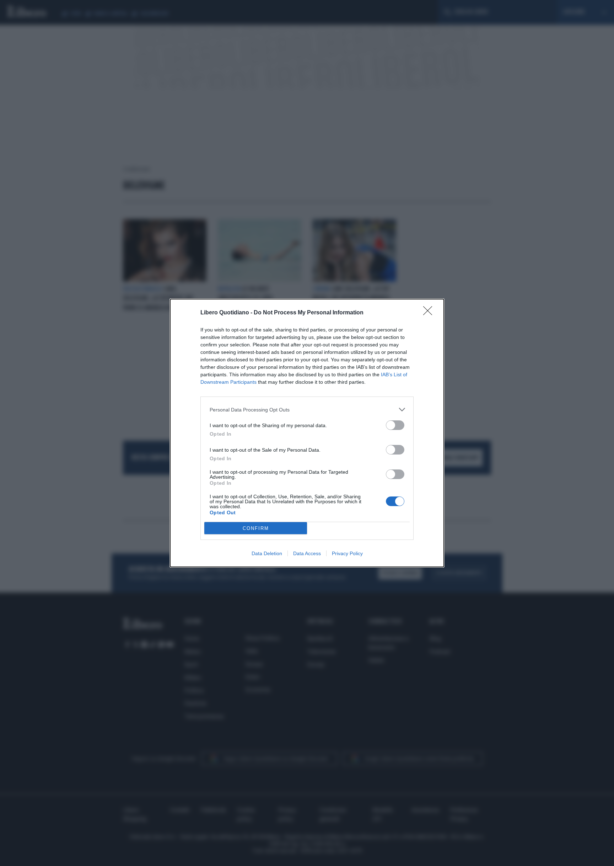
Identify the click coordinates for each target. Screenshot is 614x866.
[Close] (430, 313)
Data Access (307, 553)
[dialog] (307, 433)
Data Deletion (267, 553)
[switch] (395, 425)
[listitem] (307, 409)
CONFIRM (256, 528)
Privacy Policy (347, 553)
